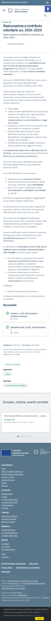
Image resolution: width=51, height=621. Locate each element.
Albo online (33, 563)
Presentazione (7, 493)
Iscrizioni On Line (8, 480)
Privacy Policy (7, 567)
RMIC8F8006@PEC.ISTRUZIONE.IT (13, 588)
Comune (4, 485)
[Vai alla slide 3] (23, 436)
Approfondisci (35, 615)
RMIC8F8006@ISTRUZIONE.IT (35, 583)
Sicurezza (5, 556)
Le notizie (5, 543)
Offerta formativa (8, 529)
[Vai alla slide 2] (20, 436)
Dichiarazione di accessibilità (28, 567)
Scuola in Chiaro (7, 477)
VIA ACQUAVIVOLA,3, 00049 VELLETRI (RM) (23, 581)
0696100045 (14, 583)
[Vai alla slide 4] (26, 436)
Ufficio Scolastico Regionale (12, 471)
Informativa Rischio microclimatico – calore (25, 416)
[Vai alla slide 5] (28, 436)
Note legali (5, 571)
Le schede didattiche (9, 532)
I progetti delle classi (9, 535)
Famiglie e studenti (8, 519)
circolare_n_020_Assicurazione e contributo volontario (24, 314)
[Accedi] (47, 2)
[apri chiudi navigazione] (4, 10)
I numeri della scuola (9, 499)
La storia (4, 508)
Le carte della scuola (9, 502)
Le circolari (5, 546)
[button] (48, 9)
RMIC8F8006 (22, 595)
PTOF (3, 554)
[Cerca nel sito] (45, 15)
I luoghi (4, 496)
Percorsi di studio (8, 521)
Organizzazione (7, 505)
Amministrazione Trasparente (13, 563)
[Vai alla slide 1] (18, 436)
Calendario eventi (8, 549)
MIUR (3, 468)
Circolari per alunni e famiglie (15, 385)
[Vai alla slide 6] (31, 436)
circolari (8, 374)
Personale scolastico (9, 516)
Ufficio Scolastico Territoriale (12, 474)
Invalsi (4, 482)
